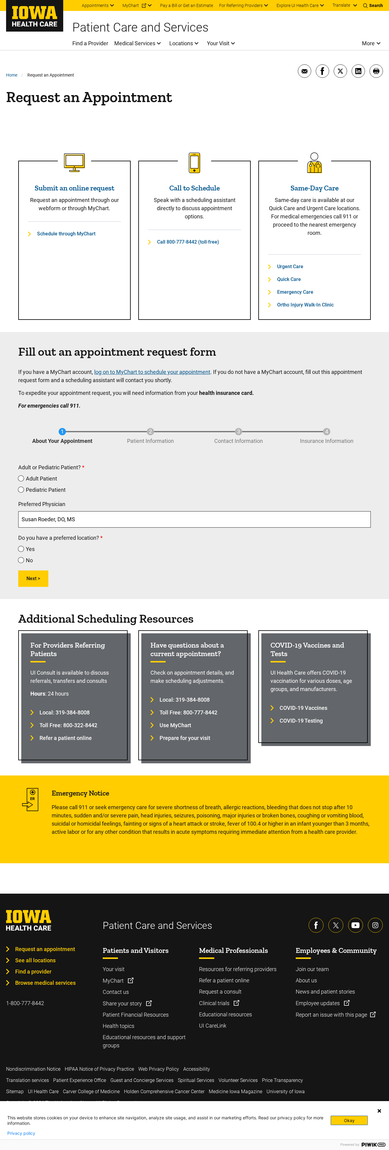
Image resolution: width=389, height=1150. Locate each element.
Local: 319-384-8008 (65, 712)
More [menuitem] (368, 43)
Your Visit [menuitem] (218, 43)
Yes (30, 549)
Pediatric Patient (46, 490)
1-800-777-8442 (25, 1003)
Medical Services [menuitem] (134, 43)
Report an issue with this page (331, 1014)
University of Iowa (286, 1091)
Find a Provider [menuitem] (90, 43)
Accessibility (196, 1069)
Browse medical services (45, 983)
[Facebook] (316, 925)
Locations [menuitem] (181, 43)
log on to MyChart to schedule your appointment (152, 372)
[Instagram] (375, 925)
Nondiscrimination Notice (33, 1069)
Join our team (312, 969)
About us (306, 980)
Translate (341, 5)
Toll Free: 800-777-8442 (188, 712)
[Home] (34, 16)
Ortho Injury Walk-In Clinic (305, 305)
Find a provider (33, 971)
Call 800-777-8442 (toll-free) (188, 242)
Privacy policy (21, 1133)
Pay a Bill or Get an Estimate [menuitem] (186, 5)
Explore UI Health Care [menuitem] (297, 5)
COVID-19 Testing (301, 720)
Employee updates (318, 1003)
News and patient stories (325, 991)
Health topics (118, 1026)
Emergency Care (295, 292)
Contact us (116, 992)
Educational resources (225, 1014)
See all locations (35, 960)
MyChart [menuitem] (130, 5)
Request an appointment (45, 949)
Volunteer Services (238, 1080)
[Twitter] (335, 925)
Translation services (27, 1080)
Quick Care (289, 279)
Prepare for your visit (185, 738)
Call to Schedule (194, 187)
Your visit (114, 969)
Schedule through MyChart (66, 234)
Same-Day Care (315, 187)
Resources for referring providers (238, 969)
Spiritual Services (196, 1080)
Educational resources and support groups (144, 1041)
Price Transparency (282, 1080)
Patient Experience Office (79, 1080)
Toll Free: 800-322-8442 (68, 725)
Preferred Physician (41, 504)
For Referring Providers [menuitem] (241, 5)
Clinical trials (215, 1003)
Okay (349, 1120)
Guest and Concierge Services (142, 1080)
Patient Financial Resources (136, 1014)
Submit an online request (74, 187)
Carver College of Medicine (91, 1091)
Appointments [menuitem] (95, 5)
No (29, 560)
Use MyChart (175, 725)
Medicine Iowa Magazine (235, 1091)
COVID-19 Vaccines (303, 708)
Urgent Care (290, 266)
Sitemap (15, 1091)
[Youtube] (355, 925)
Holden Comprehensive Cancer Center (164, 1091)
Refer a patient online (66, 738)
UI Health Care (43, 1091)
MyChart (114, 980)
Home (11, 75)
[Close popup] (379, 1110)
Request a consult (220, 991)
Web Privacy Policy (158, 1069)
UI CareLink (212, 1025)
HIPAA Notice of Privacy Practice (99, 1069)
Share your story (123, 1003)
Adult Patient (41, 478)
